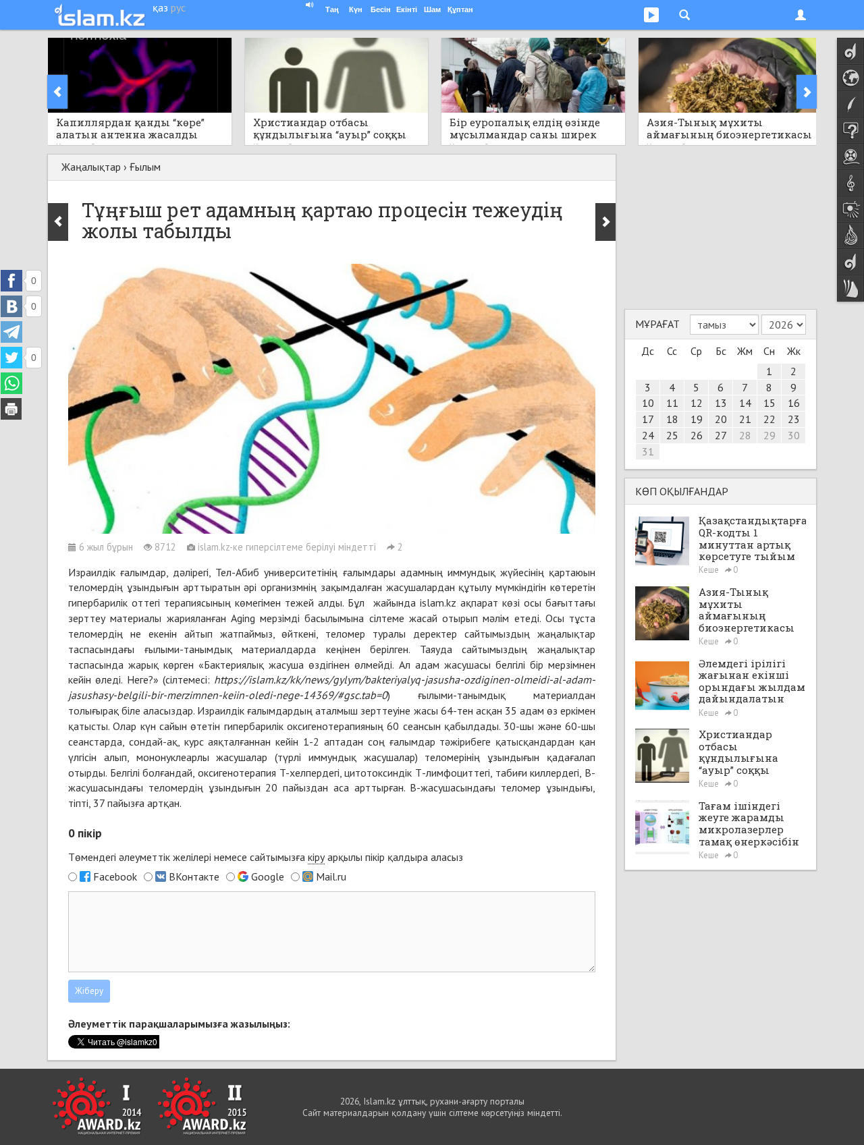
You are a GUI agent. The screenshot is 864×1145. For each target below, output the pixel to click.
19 (697, 419)
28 (745, 435)
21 (745, 419)
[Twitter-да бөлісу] (11, 357)
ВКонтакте (194, 876)
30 (794, 435)
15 (769, 403)
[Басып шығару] (11, 409)
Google (267, 876)
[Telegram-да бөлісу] (11, 332)
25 (672, 435)
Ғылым (145, 166)
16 (794, 403)
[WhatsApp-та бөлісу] (11, 383)
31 (648, 451)
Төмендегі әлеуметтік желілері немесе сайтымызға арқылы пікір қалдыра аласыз (265, 857)
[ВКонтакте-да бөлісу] (11, 306)
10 (648, 403)
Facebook (115, 876)
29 (769, 435)
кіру (316, 857)
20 (721, 419)
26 (697, 435)
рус (178, 7)
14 (745, 403)
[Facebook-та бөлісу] (11, 280)
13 (721, 403)
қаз (160, 7)
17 (648, 419)
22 (769, 419)
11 (672, 403)
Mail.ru (331, 876)
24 (648, 435)
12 (697, 403)
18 (672, 419)
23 (794, 419)
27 (721, 435)
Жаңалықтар (91, 166)
